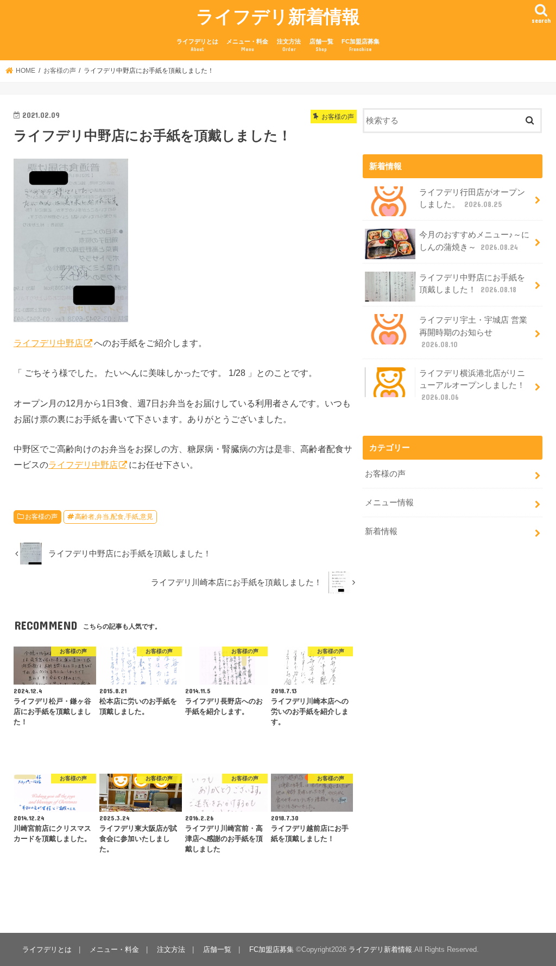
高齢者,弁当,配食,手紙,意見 (114, 516)
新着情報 (381, 531)
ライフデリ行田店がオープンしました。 (472, 198)
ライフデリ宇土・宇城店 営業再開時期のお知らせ (473, 332)
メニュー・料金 (247, 45)
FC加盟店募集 (361, 45)
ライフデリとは (197, 45)
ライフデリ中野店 (48, 343)
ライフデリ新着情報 (278, 16)
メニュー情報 (389, 502)
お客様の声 (41, 516)
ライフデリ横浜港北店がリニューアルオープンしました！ (472, 385)
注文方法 (289, 45)
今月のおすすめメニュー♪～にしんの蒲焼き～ (474, 240)
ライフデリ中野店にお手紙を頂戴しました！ (472, 283)
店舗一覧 (321, 45)
